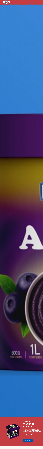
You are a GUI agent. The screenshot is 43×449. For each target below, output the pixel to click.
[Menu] (41, 2)
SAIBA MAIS (28, 440)
